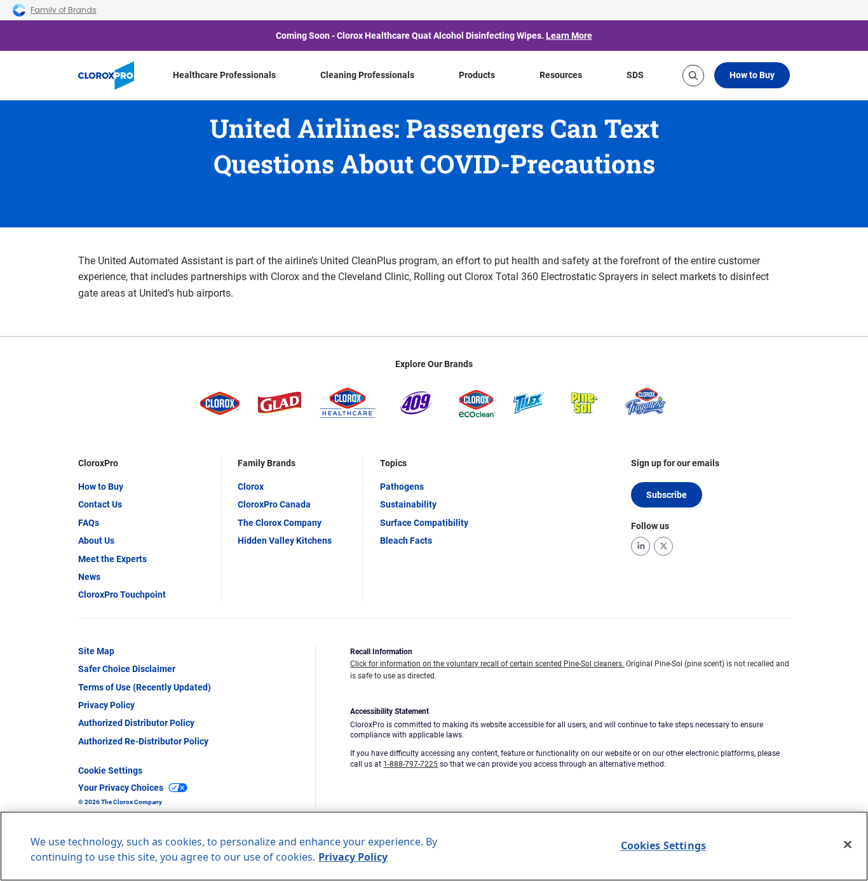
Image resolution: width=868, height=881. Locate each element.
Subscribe (666, 495)
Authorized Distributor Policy (136, 723)
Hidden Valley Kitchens (285, 540)
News (89, 577)
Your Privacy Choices (120, 788)
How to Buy (752, 75)
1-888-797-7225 (410, 764)
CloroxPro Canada (274, 504)
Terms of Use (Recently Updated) (144, 687)
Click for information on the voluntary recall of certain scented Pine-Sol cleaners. (487, 663)
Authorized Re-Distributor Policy (143, 741)
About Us (96, 540)
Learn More (569, 35)
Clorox (251, 486)
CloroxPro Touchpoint (122, 594)
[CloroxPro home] (106, 75)
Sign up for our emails (675, 463)
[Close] (848, 845)
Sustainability (408, 504)
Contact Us (100, 504)
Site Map (96, 651)
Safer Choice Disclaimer (126, 669)
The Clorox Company (280, 523)
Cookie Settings (110, 770)
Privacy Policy (106, 705)
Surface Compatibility (424, 523)
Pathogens (402, 486)
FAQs (88, 523)
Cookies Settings (664, 845)
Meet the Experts (112, 559)
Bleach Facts (406, 540)
